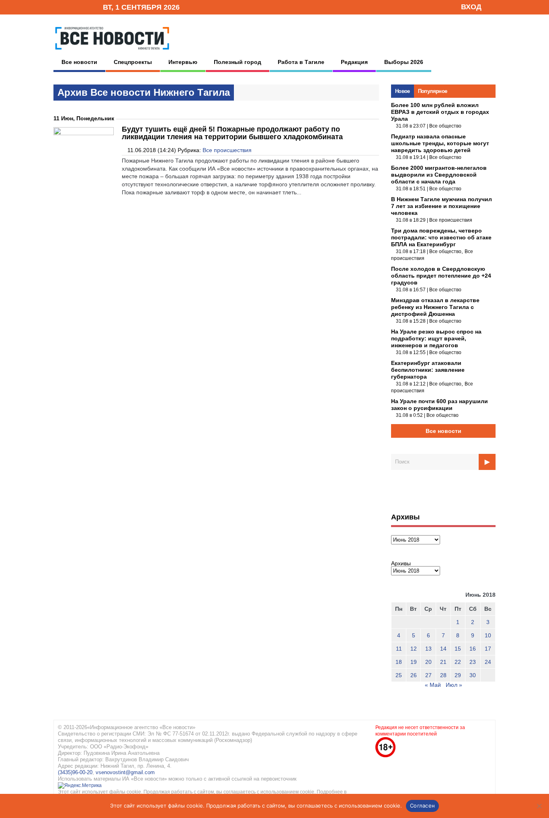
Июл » (454, 685)
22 (458, 662)
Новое (402, 91)
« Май (433, 685)
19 (413, 662)
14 (443, 648)
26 (413, 675)
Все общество (445, 126)
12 (413, 648)
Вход (471, 7)
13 (428, 648)
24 (488, 662)
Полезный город (237, 62)
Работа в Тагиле (301, 62)
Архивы (401, 563)
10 (488, 635)
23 (472, 662)
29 (458, 675)
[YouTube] (83, 6)
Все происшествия (227, 150)
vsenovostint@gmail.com (125, 772)
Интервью (182, 62)
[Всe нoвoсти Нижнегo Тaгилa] (112, 52)
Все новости (79, 62)
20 (428, 662)
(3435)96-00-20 (75, 772)
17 (488, 648)
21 (443, 662)
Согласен (422, 805)
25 (398, 675)
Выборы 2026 (403, 62)
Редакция (354, 62)
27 (428, 675)
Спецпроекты (133, 62)
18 (398, 662)
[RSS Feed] (71, 6)
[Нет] (539, 806)
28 (443, 675)
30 (472, 675)
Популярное (432, 91)
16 (472, 648)
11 (399, 648)
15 (458, 648)
